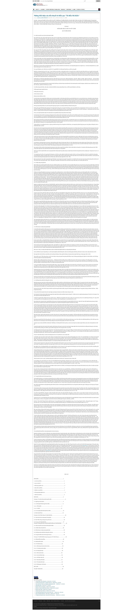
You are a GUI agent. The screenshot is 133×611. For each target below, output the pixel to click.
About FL (38, 9)
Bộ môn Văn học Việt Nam (41, 586)
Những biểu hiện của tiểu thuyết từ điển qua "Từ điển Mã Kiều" (56, 15)
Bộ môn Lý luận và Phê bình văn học (43, 588)
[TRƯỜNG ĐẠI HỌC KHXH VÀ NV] (40, 5)
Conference (68, 9)
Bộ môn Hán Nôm (39, 589)
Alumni (73, 9)
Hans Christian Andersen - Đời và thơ (43, 593)
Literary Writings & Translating (53, 9)
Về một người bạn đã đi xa (41, 590)
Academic (43, 9)
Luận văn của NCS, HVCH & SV (42, 17)
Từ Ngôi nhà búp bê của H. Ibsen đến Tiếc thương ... (46, 595)
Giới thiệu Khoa (39, 585)
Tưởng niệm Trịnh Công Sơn (41, 581)
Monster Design (60, 603)
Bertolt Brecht (85, 445)
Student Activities (80, 9)
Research (63, 9)
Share (36, 576)
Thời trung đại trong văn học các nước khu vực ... (45, 592)
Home (34, 9)
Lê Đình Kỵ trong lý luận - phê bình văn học (44, 582)
